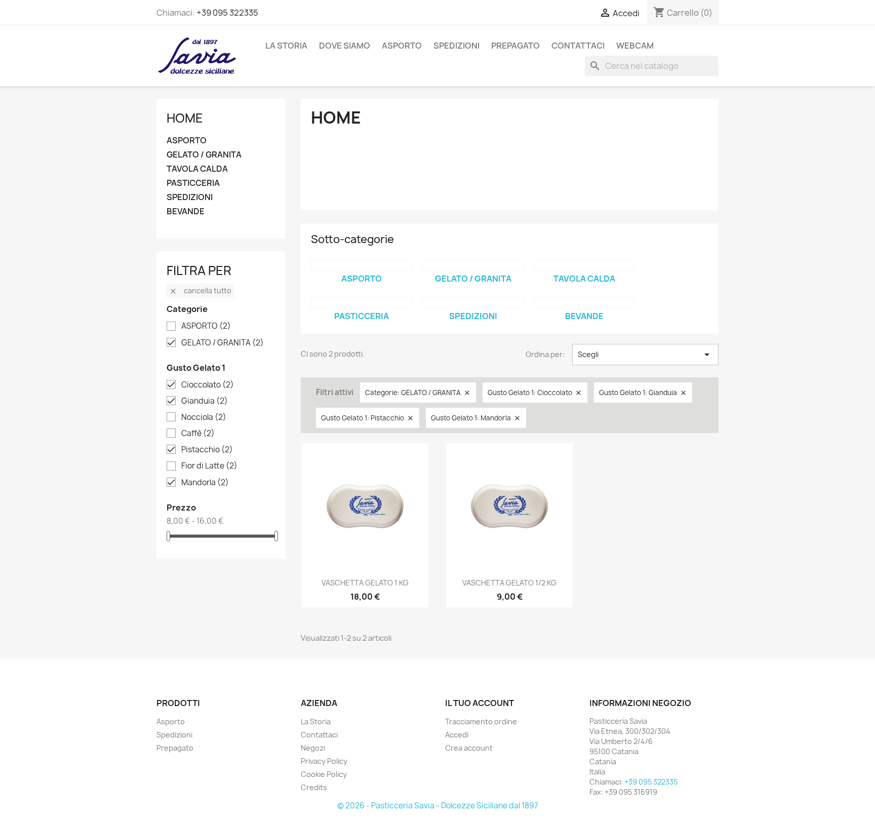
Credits (314, 787)
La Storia (286, 45)
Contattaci (319, 734)
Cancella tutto (200, 290)
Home (185, 118)
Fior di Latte (209, 466)
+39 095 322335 (227, 12)
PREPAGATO (515, 45)
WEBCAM (635, 45)
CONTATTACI (578, 45)
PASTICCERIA (193, 183)
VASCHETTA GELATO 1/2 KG (509, 583)
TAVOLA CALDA (197, 169)
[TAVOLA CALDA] (584, 265)
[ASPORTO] (361, 265)
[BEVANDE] (584, 303)
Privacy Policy (324, 761)
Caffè (198, 433)
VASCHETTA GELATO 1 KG (365, 583)
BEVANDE (186, 211)
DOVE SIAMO (344, 45)
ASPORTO (402, 45)
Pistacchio (207, 450)
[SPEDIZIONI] (473, 303)
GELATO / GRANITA (204, 154)
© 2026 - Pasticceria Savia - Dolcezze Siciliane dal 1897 (437, 805)
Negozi (313, 748)
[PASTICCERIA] (361, 303)
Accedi (456, 734)
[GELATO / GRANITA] (473, 265)
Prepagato (174, 748)
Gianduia (204, 401)
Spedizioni (174, 734)
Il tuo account (479, 703)
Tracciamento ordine (481, 721)
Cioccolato (207, 385)
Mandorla (205, 483)
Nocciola (203, 417)
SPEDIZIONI (456, 45)
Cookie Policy (324, 774)
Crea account (469, 748)
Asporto (170, 721)
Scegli (645, 354)
